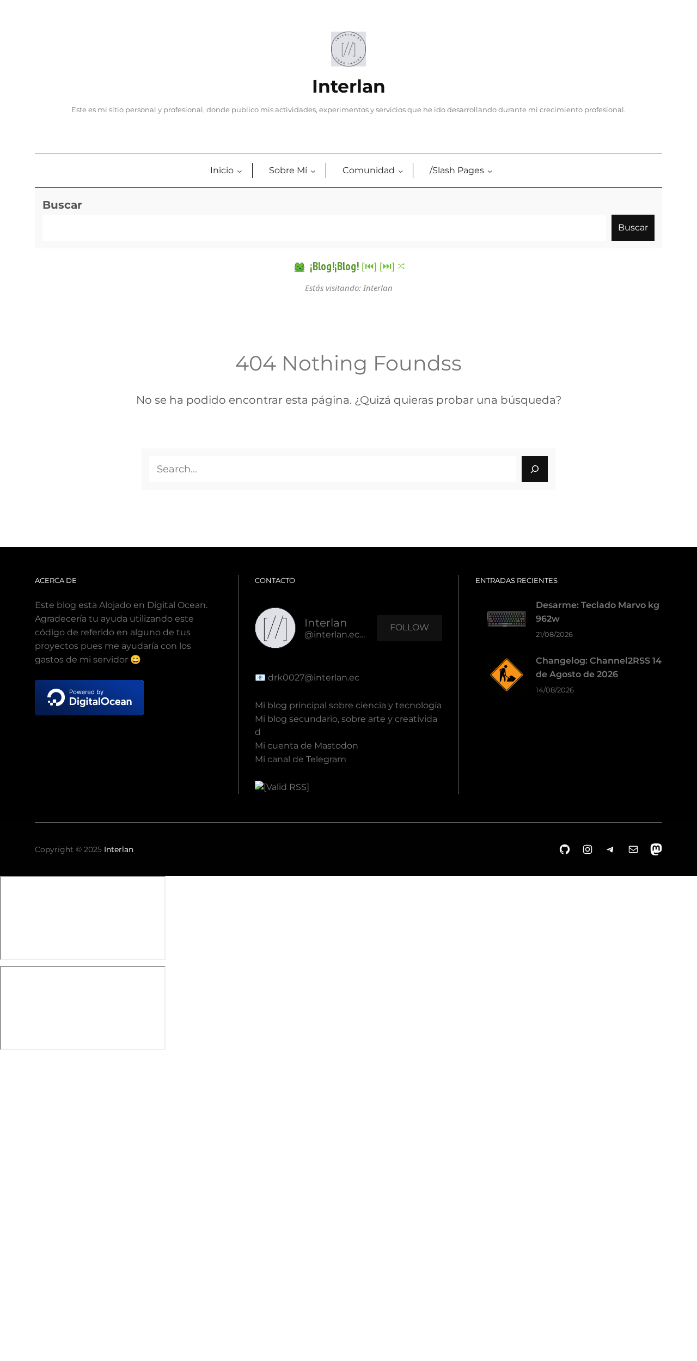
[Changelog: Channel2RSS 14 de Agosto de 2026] (506, 677)
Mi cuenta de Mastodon (306, 745)
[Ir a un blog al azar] (401, 266)
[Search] (535, 469)
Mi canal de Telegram (300, 759)
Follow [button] (409, 627)
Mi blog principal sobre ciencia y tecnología (348, 705)
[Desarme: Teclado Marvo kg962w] (506, 621)
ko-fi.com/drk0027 (7, 1199)
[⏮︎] (369, 265)
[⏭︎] (387, 265)
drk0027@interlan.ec (312, 677)
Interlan (349, 86)
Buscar (62, 204)
